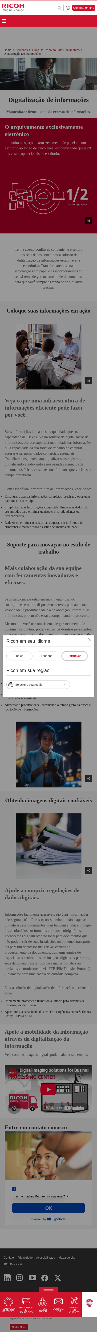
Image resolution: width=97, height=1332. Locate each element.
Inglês (19, 655)
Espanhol (47, 655)
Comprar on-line (83, 7)
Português (74, 655)
